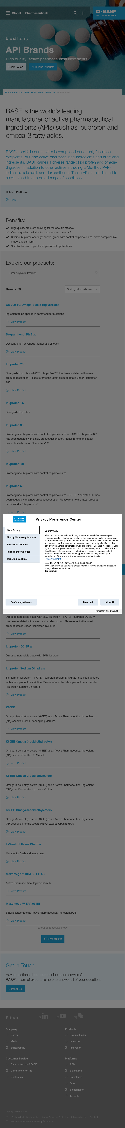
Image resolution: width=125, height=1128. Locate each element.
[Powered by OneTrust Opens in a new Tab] (108, 612)
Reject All (88, 602)
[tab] (21, 530)
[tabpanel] (82, 552)
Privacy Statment (53, 558)
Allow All (109, 602)
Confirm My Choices (21, 602)
